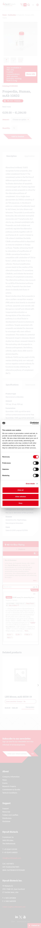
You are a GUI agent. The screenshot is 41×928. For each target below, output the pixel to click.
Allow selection (20, 496)
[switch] (36, 463)
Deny (20, 503)
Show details (30, 483)
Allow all (20, 490)
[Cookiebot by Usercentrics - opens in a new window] (30, 423)
